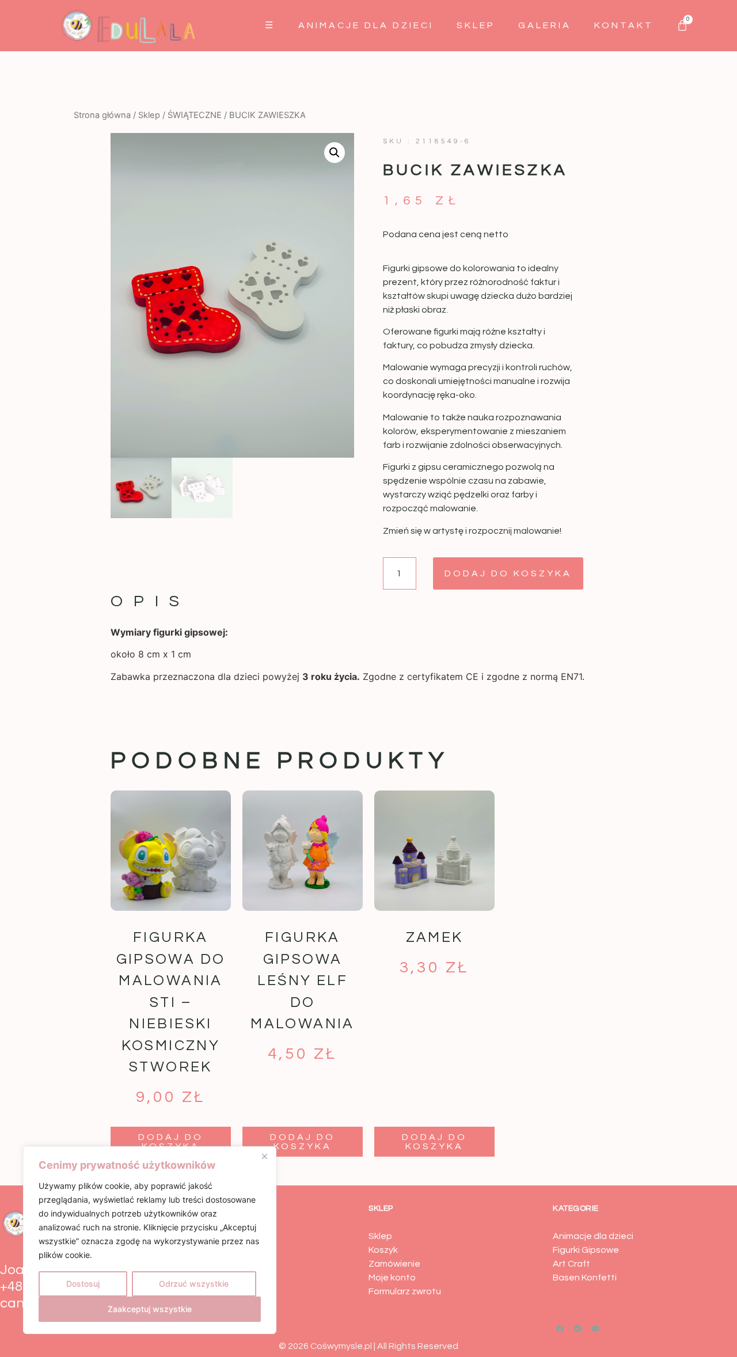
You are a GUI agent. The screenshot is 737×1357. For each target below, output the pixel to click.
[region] (149, 1240)
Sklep (476, 25)
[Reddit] (578, 1328)
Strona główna (102, 115)
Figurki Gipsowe (586, 1250)
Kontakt (624, 25)
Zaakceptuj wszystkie (150, 1309)
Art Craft (571, 1263)
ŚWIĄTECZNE (195, 115)
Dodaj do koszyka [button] (170, 1141)
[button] (334, 152)
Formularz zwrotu (404, 1291)
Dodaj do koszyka (508, 573)
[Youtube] (595, 1328)
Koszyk (383, 1250)
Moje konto (392, 1277)
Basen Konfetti (585, 1277)
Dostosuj (83, 1283)
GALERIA (544, 25)
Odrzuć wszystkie (194, 1283)
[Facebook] (560, 1328)
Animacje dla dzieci (366, 25)
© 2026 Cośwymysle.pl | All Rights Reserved (368, 1346)
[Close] (264, 1156)
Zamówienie (394, 1263)
